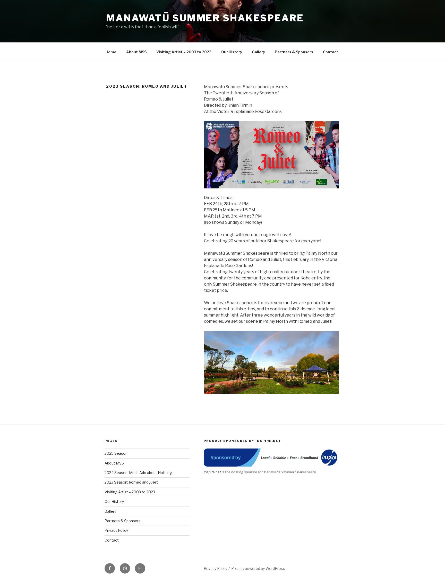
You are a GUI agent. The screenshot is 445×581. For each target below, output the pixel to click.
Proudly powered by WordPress (258, 568)
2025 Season (116, 453)
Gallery (258, 52)
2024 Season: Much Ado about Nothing (138, 472)
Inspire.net (212, 472)
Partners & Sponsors (294, 52)
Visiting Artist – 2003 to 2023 (183, 52)
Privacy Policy (116, 530)
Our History (231, 52)
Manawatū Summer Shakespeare (205, 18)
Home (111, 52)
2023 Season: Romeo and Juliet (131, 482)
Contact (330, 52)
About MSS (136, 52)
